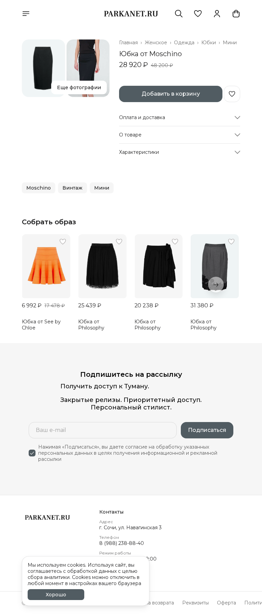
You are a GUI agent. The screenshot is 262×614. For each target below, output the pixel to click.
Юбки (208, 42)
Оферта (226, 603)
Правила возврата (152, 603)
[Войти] (217, 14)
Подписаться (207, 430)
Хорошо (56, 595)
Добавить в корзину (171, 94)
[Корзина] (236, 14)
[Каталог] (26, 14)
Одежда (184, 42)
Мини (230, 42)
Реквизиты (195, 603)
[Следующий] (216, 284)
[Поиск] (179, 14)
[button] (198, 14)
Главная (128, 42)
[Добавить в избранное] (232, 94)
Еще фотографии (79, 87)
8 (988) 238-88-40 (121, 543)
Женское (156, 42)
